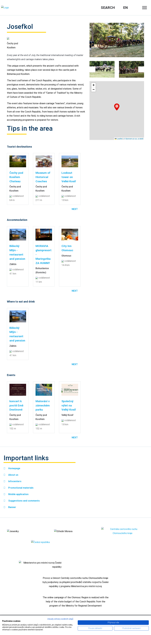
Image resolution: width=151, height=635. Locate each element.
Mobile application (18, 494)
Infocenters (14, 481)
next (75, 209)
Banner (12, 507)
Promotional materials (20, 487)
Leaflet (119, 138)
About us (13, 474)
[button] (116, 107)
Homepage (14, 468)
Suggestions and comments (24, 500)
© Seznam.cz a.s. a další (133, 138)
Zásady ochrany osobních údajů (60, 619)
